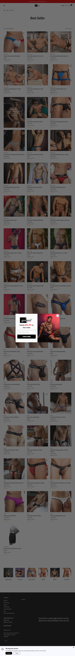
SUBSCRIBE (26, 337)
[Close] (73, 647)
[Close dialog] (57, 315)
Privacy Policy (43, 650)
